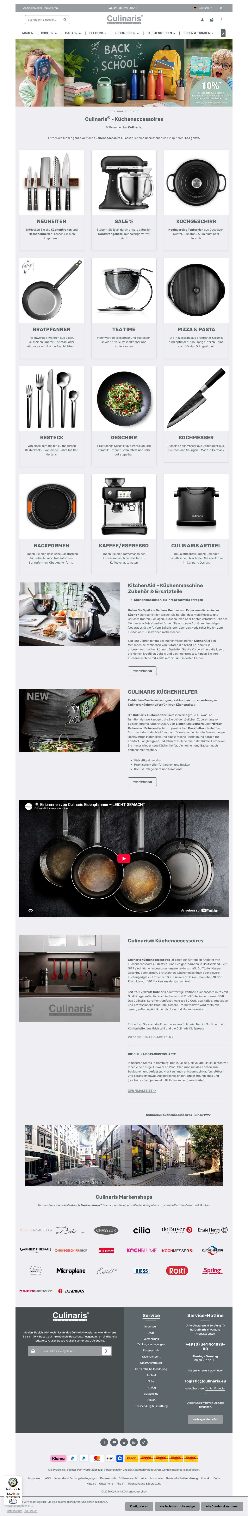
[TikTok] (144, 1442)
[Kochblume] (142, 1250)
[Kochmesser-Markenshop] (177, 1250)
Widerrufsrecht (151, 1356)
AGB (151, 1332)
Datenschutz (151, 1350)
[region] (124, 77)
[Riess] (142, 1270)
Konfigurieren (139, 1506)
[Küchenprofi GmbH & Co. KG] (212, 1250)
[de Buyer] (177, 1230)
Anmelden (29, 8)
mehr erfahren (142, 670)
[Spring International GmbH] (212, 1270)
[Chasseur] (106, 1230)
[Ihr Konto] (202, 19)
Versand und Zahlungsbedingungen (151, 1341)
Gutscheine (151, 1393)
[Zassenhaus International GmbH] (71, 1291)
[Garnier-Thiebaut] (35, 1250)
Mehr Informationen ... (20, 1505)
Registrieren (50, 8)
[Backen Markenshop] (35, 1230)
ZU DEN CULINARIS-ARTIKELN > (150, 1037)
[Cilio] (142, 1230)
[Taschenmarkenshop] (35, 1291)
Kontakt (151, 1375)
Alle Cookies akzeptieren (222, 1506)
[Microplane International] (71, 1270)
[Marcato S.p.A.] (35, 1270)
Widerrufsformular (151, 1362)
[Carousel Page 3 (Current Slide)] (128, 111)
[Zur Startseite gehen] (124, 19)
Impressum (151, 1326)
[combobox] (43, 19)
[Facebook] (104, 1442)
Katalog (151, 1387)
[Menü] (19, 1477)
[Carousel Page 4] (136, 111)
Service (151, 1315)
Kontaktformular (215, 1388)
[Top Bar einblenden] (221, 19)
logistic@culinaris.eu (205, 1381)
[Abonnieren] (106, 1351)
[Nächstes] (223, 33)
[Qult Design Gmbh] (106, 1270)
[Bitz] (71, 1230)
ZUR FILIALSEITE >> (142, 1090)
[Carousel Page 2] (120, 111)
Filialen (151, 1400)
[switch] (13, 1501)
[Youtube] (114, 1442)
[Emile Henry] (212, 1230)
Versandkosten (113, 1469)
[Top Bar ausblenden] (221, 8)
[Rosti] (177, 1270)
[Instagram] (124, 1442)
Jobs (151, 1381)
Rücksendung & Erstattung (151, 1406)
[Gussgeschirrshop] (71, 1250)
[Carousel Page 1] (112, 111)
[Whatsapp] (134, 1442)
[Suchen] (65, 19)
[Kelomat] (106, 1250)
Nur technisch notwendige (177, 1506)
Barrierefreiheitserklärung (151, 1369)
